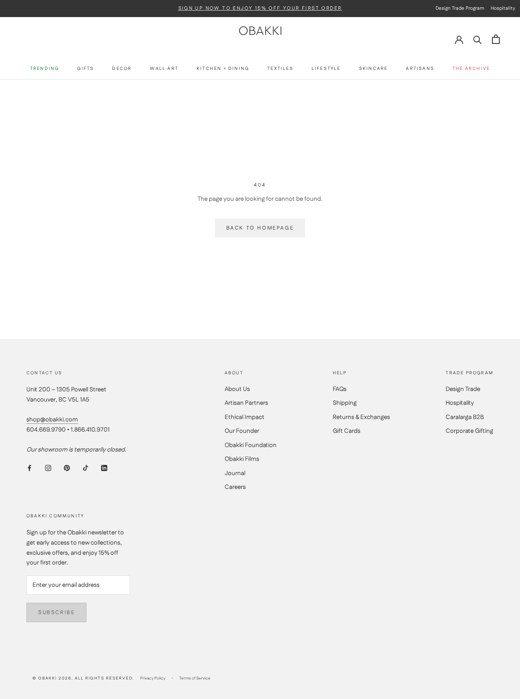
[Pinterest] (67, 468)
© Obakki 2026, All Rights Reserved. (83, 678)
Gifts (85, 68)
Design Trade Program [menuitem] (460, 8)
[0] (496, 39)
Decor (122, 68)
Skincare (373, 68)
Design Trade (463, 389)
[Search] (477, 39)
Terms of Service (194, 678)
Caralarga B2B (465, 417)
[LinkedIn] (104, 468)
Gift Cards (346, 431)
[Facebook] (29, 468)
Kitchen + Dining (223, 68)
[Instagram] (48, 468)
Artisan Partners (246, 403)
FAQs (340, 389)
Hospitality (460, 403)
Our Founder (242, 431)
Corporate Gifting (469, 431)
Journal (235, 473)
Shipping (345, 403)
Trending (44, 68)
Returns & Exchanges (361, 417)
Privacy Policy (152, 678)
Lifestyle (326, 68)
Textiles (280, 68)
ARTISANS (420, 68)
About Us (237, 389)
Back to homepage (260, 228)
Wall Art (164, 68)
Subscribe (56, 612)
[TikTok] (85, 468)
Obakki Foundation (251, 445)
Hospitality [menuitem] (503, 8)
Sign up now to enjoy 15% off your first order (260, 8)
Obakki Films (242, 459)
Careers (235, 487)
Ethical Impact (244, 417)
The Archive (471, 68)
